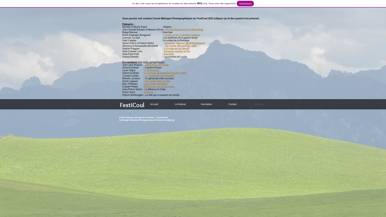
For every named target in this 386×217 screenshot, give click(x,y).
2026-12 (170, 120)
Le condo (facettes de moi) (181, 46)
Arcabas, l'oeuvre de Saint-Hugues (185, 43)
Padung (148, 92)
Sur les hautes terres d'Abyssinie (184, 29)
